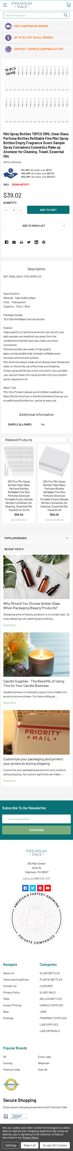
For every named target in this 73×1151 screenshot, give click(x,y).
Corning (7, 1063)
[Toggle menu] (5, 5)
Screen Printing (12, 1005)
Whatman (43, 1063)
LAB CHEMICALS (50, 1030)
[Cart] (68, 4)
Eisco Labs (44, 1056)
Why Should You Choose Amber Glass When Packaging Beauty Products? (31, 605)
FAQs (6, 998)
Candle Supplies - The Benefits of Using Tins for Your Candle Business (33, 683)
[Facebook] (6, 242)
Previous (63, 440)
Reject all (30, 1145)
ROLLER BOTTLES (51, 998)
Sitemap (8, 1018)
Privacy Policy (11, 992)
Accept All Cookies (55, 1145)
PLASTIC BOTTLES (51, 979)
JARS (43, 1011)
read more (9, 625)
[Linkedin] (36, 242)
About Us (8, 973)
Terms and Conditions (16, 979)
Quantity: (10, 202)
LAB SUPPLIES (49, 1024)
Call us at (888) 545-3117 (36, 878)
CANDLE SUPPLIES (51, 1005)
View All (42, 1069)
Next (67, 440)
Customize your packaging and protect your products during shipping (33, 761)
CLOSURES (46, 986)
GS (4, 1056)
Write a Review (12, 162)
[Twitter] (29, 242)
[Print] (21, 242)
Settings (10, 1145)
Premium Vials (11, 1069)
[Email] (14, 242)
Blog (6, 1011)
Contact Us (9, 986)
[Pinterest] (44, 242)
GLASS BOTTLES (50, 973)
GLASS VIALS (48, 992)
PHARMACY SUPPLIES (53, 1018)
